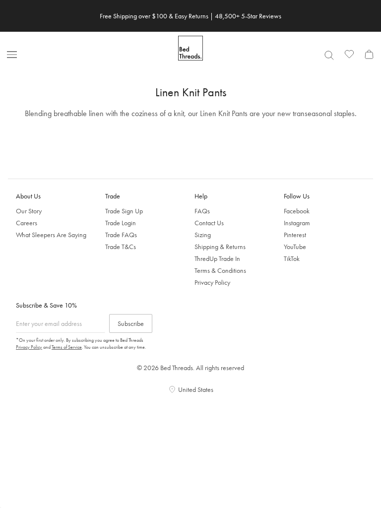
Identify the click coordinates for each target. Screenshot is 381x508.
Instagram (297, 222)
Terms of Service (67, 347)
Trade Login (120, 222)
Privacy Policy (212, 282)
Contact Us (209, 222)
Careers (26, 222)
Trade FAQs (121, 234)
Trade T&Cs (120, 246)
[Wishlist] (349, 54)
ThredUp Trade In (217, 258)
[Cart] (369, 54)
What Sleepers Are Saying (51, 234)
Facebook (297, 210)
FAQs (202, 210)
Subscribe (131, 323)
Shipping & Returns (220, 246)
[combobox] (329, 55)
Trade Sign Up (124, 210)
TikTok (292, 258)
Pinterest (295, 234)
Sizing (202, 234)
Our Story (29, 210)
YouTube (295, 246)
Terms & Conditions (220, 270)
